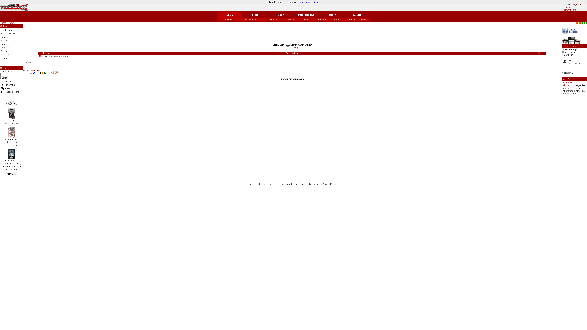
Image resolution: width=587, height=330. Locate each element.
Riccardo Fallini (289, 184)
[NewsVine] (45, 73)
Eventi (255, 15)
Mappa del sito (12, 91)
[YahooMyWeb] (56, 73)
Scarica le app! (569, 49)
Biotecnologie (251, 19)
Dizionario (10, 85)
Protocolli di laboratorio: (568, 84)
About (357, 15)
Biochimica (227, 19)
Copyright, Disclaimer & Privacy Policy (317, 184)
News (230, 15)
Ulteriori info (304, 2)
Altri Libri (11, 174)
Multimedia (306, 15)
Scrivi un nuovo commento (54, 56)
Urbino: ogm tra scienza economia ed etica (292, 45)
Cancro (305, 19)
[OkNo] (38, 73)
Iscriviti (577, 63)
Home (3, 23)
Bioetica (351, 19)
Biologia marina (11, 160)
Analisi (337, 19)
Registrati (577, 4)
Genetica (273, 19)
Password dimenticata (570, 8)
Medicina (290, 19)
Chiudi (316, 2)
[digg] (30, 73)
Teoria (331, 15)
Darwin (11, 120)
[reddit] (52, 73)
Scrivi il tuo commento (292, 79)
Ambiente (321, 19)
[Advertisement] (292, 33)
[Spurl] (49, 73)
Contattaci (10, 81)
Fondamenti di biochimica (11, 141)
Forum (280, 15)
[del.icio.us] (34, 73)
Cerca (4, 78)
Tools (7, 88)
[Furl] (41, 73)
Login (569, 63)
